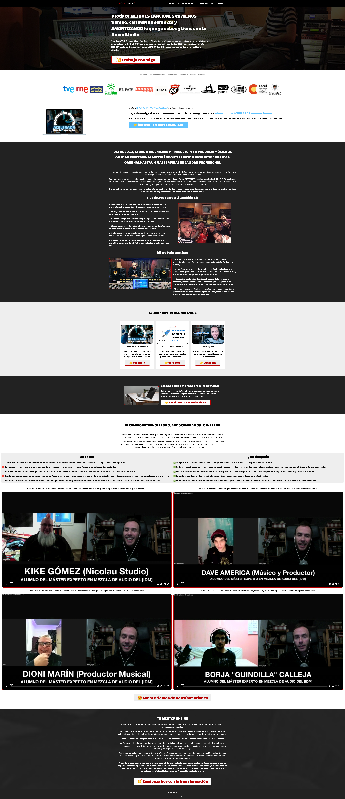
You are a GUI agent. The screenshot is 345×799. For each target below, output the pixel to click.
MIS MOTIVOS (174, 3)
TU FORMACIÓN (187, 3)
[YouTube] (168, 793)
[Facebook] (171, 793)
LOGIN (220, 3)
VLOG (213, 3)
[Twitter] (176, 793)
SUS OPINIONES (202, 3)
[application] (224, 3)
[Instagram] (174, 793)
